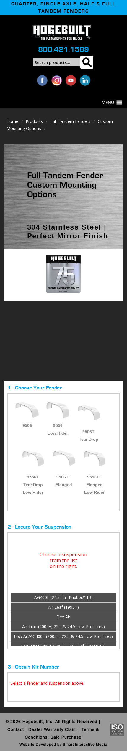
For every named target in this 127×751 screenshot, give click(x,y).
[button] (108, 102)
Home (12, 121)
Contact (15, 729)
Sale (55, 737)
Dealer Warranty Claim (52, 729)
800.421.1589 (63, 49)
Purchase (71, 737)
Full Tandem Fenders (70, 121)
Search (86, 62)
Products (34, 121)
